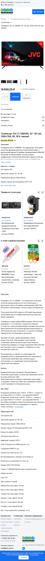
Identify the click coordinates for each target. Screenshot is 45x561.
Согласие (27, 522)
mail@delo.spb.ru (7, 548)
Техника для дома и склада (20, 19)
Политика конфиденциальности (34, 519)
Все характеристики (8, 185)
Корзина (3, 525)
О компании (17, 519)
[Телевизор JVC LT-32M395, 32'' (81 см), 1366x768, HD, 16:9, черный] (22, 55)
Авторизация (5, 531)
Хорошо (24, 557)
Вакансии (17, 525)
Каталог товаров (6, 519)
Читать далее (6, 162)
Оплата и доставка (6, 522)
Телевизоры (5, 22)
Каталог (40, 12)
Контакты (17, 522)
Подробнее (19, 407)
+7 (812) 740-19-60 (8, 4)
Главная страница (6, 528)
